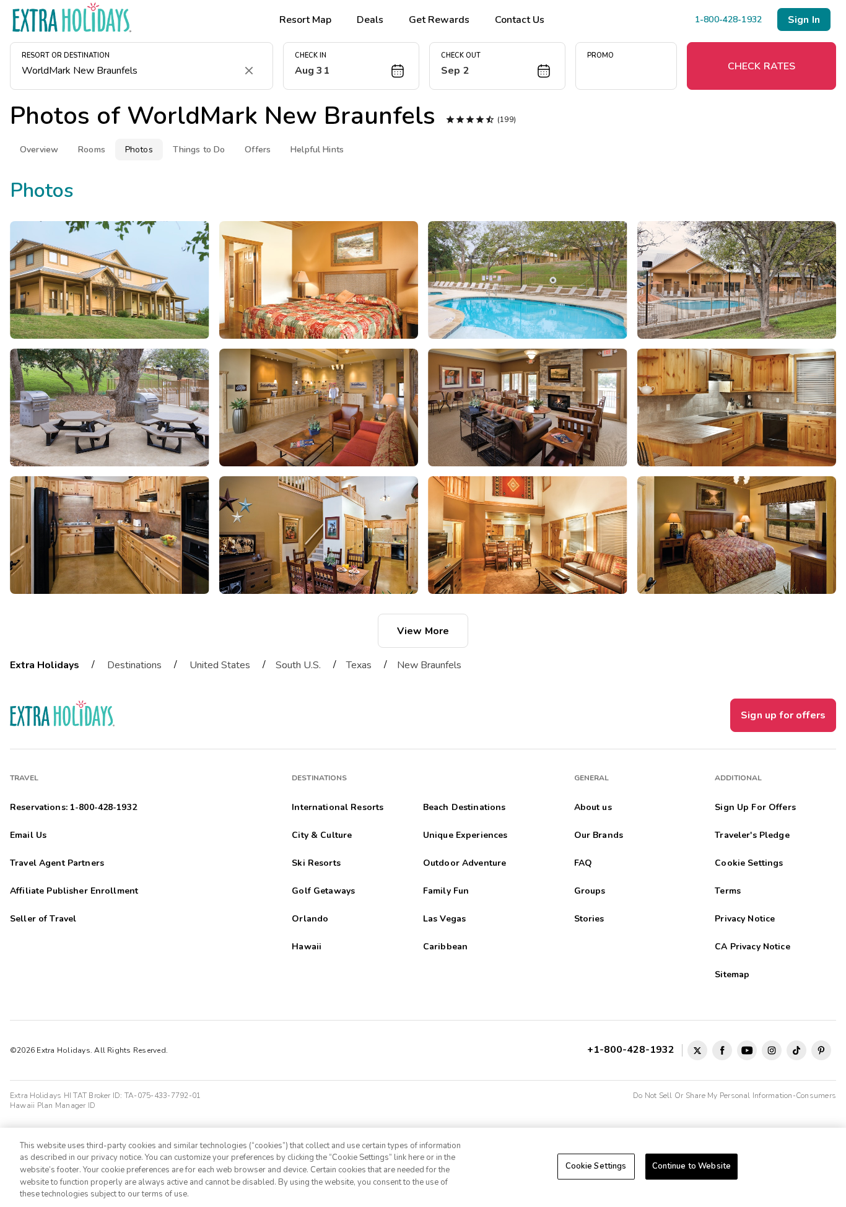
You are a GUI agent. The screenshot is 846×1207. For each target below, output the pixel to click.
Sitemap (732, 974)
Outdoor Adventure (464, 863)
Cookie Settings (596, 1166)
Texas (359, 665)
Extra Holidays (44, 665)
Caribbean (445, 946)
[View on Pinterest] (821, 1050)
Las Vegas (444, 919)
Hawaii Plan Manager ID (52, 1105)
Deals (370, 20)
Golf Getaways (323, 891)
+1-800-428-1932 (633, 1050)
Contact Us (519, 20)
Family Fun (446, 891)
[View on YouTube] (747, 1050)
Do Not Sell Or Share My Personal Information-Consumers (734, 1095)
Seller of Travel (43, 919)
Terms (728, 891)
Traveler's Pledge (752, 835)
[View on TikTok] (796, 1050)
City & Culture (322, 835)
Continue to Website (691, 1166)
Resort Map (305, 20)
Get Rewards (439, 20)
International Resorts (337, 807)
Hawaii (306, 946)
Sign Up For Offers (755, 807)
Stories (589, 919)
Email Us (28, 835)
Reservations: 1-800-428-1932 (73, 807)
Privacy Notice (745, 919)
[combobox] (129, 71)
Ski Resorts (316, 863)
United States (220, 665)
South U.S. (298, 665)
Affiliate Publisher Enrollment (74, 891)
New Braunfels (429, 665)
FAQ (583, 863)
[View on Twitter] (697, 1050)
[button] (351, 66)
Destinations (134, 665)
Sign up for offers (783, 715)
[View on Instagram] (772, 1050)
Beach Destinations (464, 807)
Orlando (310, 919)
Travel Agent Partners (57, 863)
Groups (590, 891)
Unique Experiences (465, 835)
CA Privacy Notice (752, 946)
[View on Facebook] (722, 1050)
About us (593, 807)
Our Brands (598, 835)
